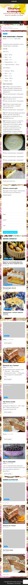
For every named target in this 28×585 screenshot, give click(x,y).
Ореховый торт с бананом (14, 355)
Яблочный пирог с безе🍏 (14, 276)
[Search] (20, 22)
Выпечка (5, 33)
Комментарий (7, 195)
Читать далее (7, 343)
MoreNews (10, 583)
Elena (5, 38)
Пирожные (6, 335)
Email (5, 220)
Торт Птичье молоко (14, 391)
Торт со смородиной (14, 451)
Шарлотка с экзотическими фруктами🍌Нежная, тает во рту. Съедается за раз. (14, 250)
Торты (10, 258)
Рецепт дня (25, 22)
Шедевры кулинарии (14, 10)
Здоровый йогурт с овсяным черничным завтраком (14, 301)
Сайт (4, 225)
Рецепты (6, 361)
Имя (4, 214)
